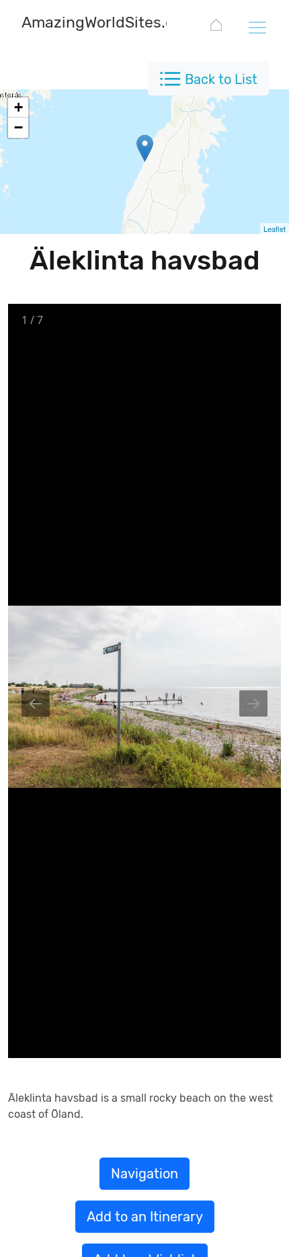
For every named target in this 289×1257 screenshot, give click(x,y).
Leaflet (274, 228)
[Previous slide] (36, 703)
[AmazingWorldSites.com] (216, 27)
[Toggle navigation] (257, 26)
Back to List (221, 79)
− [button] (18, 127)
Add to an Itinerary (145, 1217)
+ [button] (18, 107)
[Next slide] (253, 703)
